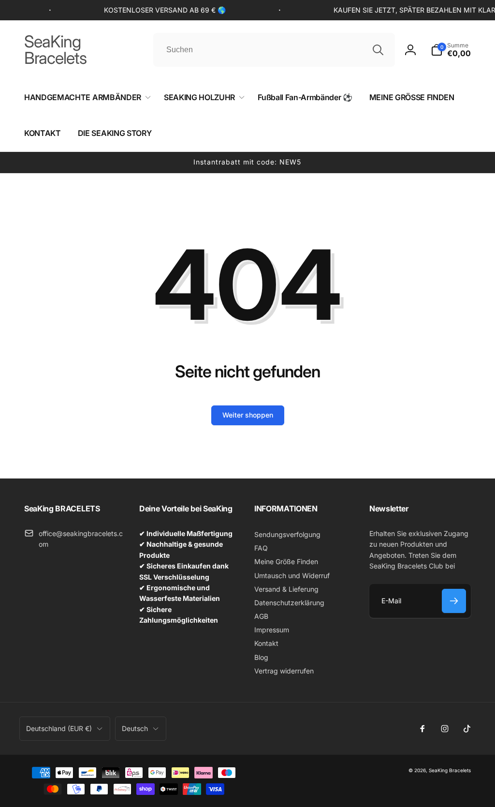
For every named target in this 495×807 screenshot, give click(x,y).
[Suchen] (378, 50)
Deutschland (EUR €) (59, 728)
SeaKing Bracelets (450, 770)
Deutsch (135, 728)
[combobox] (274, 50)
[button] (451, 50)
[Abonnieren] (454, 601)
